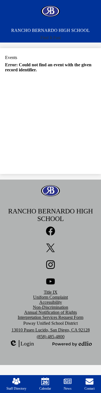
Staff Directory (16, 388)
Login (21, 343)
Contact (89, 388)
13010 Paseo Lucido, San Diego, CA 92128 (51, 330)
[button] (50, 38)
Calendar (45, 388)
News (68, 388)
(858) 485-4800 (51, 336)
